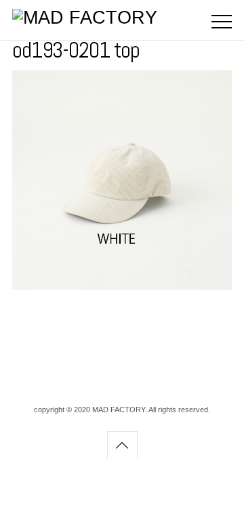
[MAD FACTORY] (84, 17)
